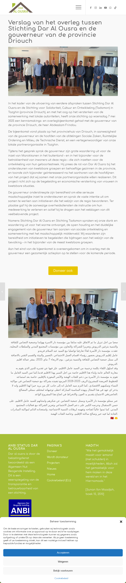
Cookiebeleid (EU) (59, 480)
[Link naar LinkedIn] (100, 7)
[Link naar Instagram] (95, 7)
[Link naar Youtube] (105, 7)
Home (51, 474)
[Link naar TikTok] (115, 7)
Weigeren (63, 561)
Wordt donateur (57, 457)
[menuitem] (76, 7)
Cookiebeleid (61, 578)
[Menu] (76, 7)
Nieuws (51, 468)
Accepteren (63, 552)
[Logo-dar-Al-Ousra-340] (20, 7)
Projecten (53, 462)
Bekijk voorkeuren (63, 570)
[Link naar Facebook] (90, 7)
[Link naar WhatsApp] (110, 7)
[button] (121, 521)
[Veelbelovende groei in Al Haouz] (2, 291)
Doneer (52, 451)
